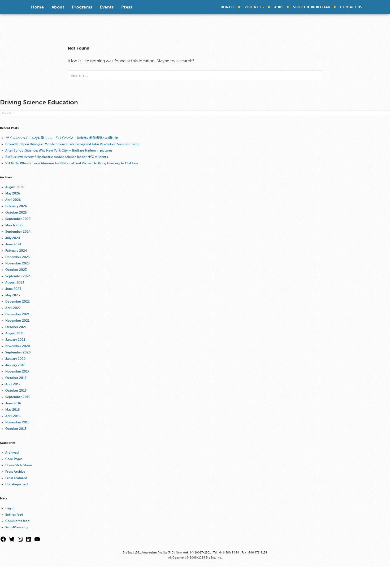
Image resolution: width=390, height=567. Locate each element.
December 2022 (17, 301)
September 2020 (18, 352)
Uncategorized (16, 484)
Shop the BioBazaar (311, 7)
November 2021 (17, 320)
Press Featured (16, 478)
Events (107, 7)
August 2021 (14, 333)
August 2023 (14, 282)
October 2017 (16, 378)
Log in (9, 508)
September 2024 (18, 231)
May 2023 (12, 295)
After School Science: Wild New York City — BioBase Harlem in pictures (58, 150)
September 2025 (18, 219)
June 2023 (13, 289)
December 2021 (17, 314)
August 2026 (14, 187)
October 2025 (16, 212)
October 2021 (16, 327)
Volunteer (255, 7)
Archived (12, 452)
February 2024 (16, 251)
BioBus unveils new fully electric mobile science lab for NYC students (56, 157)
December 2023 (17, 257)
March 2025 (14, 225)
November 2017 (17, 371)
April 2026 (13, 200)
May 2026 (12, 193)
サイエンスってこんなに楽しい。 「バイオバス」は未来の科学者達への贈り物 (62, 138)
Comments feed (17, 521)
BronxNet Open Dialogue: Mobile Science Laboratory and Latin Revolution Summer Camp (72, 144)
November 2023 (17, 263)
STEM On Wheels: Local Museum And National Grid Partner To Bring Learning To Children (71, 163)
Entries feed (14, 514)
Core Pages (13, 459)
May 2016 (12, 409)
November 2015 (17, 422)
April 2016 (12, 416)
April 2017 (12, 384)
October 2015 (16, 429)
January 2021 (15, 340)
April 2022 (13, 308)
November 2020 (17, 346)
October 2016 (16, 390)
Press (126, 7)
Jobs (278, 7)
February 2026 (16, 206)
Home (37, 7)
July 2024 (12, 238)
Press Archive (15, 471)
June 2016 (13, 403)
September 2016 (17, 397)
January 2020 (15, 359)
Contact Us (351, 7)
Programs (82, 7)
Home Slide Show (18, 465)
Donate (228, 7)
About (57, 7)
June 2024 (13, 244)
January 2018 (15, 365)
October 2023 (16, 270)
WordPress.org (16, 527)
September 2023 (18, 276)
